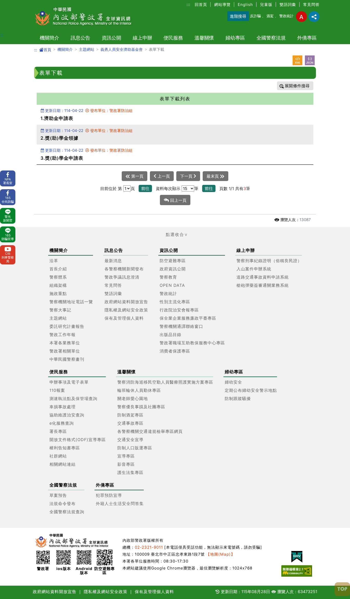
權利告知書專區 (64, 447)
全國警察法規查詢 (66, 511)
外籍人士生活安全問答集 (120, 503)
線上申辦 (142, 38)
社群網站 (58, 456)
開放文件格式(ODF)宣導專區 (77, 439)
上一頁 (163, 176)
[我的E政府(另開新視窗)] (296, 557)
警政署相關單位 (64, 351)
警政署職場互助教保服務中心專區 (192, 342)
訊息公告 (80, 38)
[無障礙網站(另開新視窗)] (296, 571)
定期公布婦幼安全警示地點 (251, 390)
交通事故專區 (130, 423)
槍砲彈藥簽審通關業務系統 (262, 285)
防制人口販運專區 (134, 447)
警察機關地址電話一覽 (71, 301)
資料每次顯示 (168, 188)
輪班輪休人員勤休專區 (139, 390)
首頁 (47, 49)
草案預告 (58, 495)
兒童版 (266, 4)
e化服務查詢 (61, 423)
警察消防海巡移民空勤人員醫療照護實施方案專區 (165, 382)
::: (188, 4)
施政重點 (58, 293)
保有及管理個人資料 (124, 318)
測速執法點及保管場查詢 (73, 398)
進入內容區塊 (12, 3)
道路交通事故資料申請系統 (262, 277)
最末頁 (213, 176)
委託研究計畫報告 (66, 326)
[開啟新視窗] (297, 60)
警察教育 (168, 277)
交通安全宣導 (130, 439)
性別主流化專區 (175, 301)
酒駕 (270, 16)
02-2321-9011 (149, 547)
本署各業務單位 (64, 342)
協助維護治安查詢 (66, 414)
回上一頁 (178, 200)
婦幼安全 (233, 382)
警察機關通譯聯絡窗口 (181, 326)
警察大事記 (60, 309)
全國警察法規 (271, 38)
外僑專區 (307, 38)
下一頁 (187, 176)
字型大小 (301, 16)
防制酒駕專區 (130, 414)
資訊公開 (111, 38)
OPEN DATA (172, 285)
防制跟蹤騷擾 (238, 398)
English (245, 4)
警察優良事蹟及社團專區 (141, 406)
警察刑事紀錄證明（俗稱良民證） (269, 260)
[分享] (314, 16)
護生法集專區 (130, 472)
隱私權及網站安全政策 (126, 309)
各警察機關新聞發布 (124, 268)
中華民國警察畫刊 (66, 359)
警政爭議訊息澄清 (122, 277)
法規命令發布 (62, 503)
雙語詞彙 (288, 4)
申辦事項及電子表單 (69, 382)
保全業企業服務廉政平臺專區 (188, 318)
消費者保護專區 (175, 351)
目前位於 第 (111, 188)
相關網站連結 (62, 464)
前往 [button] (145, 188)
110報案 (57, 390)
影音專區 (126, 464)
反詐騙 (255, 16)
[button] (175, 234)
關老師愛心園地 (132, 398)
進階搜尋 (238, 16)
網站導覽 (222, 4)
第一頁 (136, 176)
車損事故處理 (62, 406)
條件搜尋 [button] (301, 85)
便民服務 (173, 38)
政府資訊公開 (173, 268)
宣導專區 (126, 456)
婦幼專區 (235, 38)
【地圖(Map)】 (220, 554)
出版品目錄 (170, 334)
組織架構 (58, 285)
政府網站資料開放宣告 (126, 301)
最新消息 (113, 260)
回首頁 (201, 4)
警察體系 (58, 277)
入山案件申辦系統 (253, 268)
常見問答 (311, 4)
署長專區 (58, 431)
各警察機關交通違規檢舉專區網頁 (150, 431)
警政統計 (286, 16)
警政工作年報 (62, 334)
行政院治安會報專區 (179, 309)
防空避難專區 (173, 260)
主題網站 (86, 49)
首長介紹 (58, 268)
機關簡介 (49, 38)
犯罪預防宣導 (109, 495)
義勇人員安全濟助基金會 (121, 49)
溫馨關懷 (204, 38)
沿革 (53, 260)
